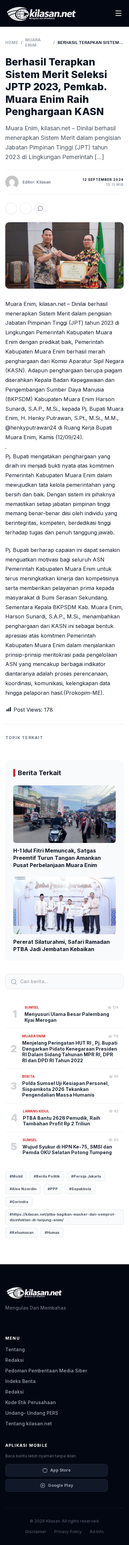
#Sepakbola (80, 1189)
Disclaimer (35, 1531)
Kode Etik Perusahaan (30, 1402)
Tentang (15, 1349)
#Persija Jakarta (86, 1176)
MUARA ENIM (33, 42)
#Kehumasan (21, 1232)
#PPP (53, 1189)
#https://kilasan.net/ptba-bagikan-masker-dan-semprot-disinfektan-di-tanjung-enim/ (63, 1217)
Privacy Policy (68, 1531)
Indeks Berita (20, 1381)
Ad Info (97, 1531)
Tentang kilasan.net (28, 1423)
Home (11, 42)
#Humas (52, 1232)
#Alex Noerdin (23, 1189)
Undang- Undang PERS (31, 1413)
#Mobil (16, 1176)
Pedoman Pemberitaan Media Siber (46, 1370)
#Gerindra (19, 1201)
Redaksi (14, 1360)
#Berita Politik (47, 1176)
